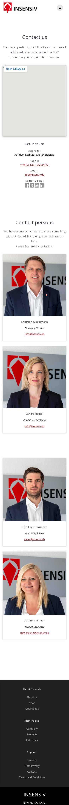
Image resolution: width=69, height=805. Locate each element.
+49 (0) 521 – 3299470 (34, 164)
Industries (32, 740)
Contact (32, 771)
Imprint (32, 760)
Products (32, 734)
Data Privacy (32, 766)
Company (32, 728)
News (32, 703)
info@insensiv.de (34, 174)
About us (32, 697)
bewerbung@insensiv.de (34, 632)
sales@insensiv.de (34, 539)
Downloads (32, 708)
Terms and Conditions (32, 777)
